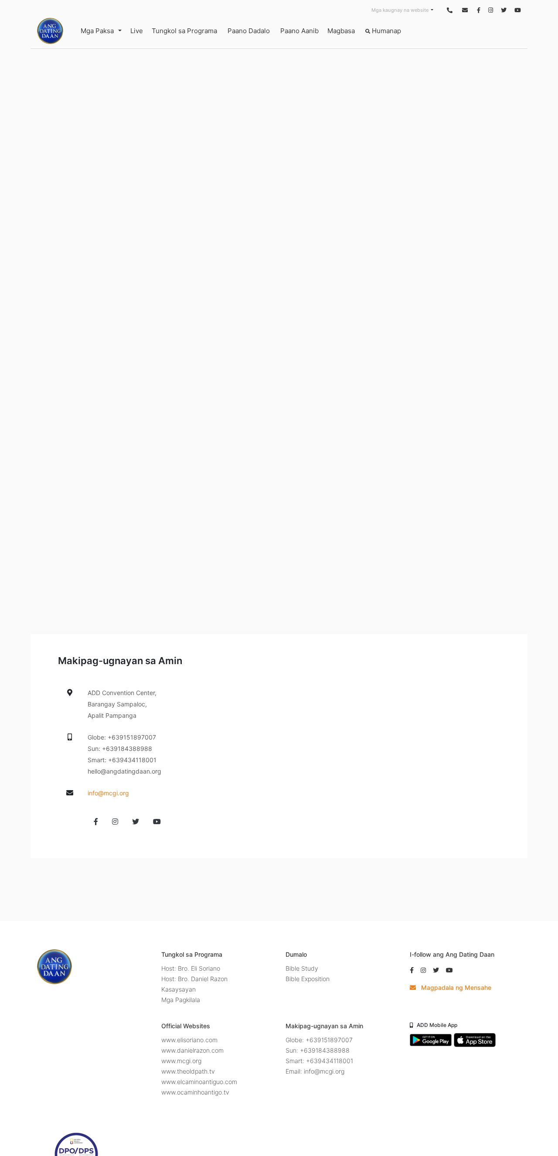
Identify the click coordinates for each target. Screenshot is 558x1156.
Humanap (385, 31)
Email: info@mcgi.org (315, 1071)
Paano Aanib (299, 31)
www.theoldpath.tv (188, 1071)
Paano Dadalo (249, 31)
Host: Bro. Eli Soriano (190, 968)
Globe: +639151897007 (319, 1039)
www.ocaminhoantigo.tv (195, 1092)
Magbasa (341, 31)
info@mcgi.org (108, 793)
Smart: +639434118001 (319, 1060)
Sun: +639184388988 (318, 1050)
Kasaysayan (178, 989)
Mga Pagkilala (180, 999)
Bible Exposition (308, 978)
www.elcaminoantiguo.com (199, 1081)
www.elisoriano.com (189, 1039)
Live (136, 31)
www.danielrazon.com (192, 1050)
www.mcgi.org (181, 1060)
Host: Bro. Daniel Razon (194, 978)
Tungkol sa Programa (184, 31)
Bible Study (302, 968)
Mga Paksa (97, 31)
